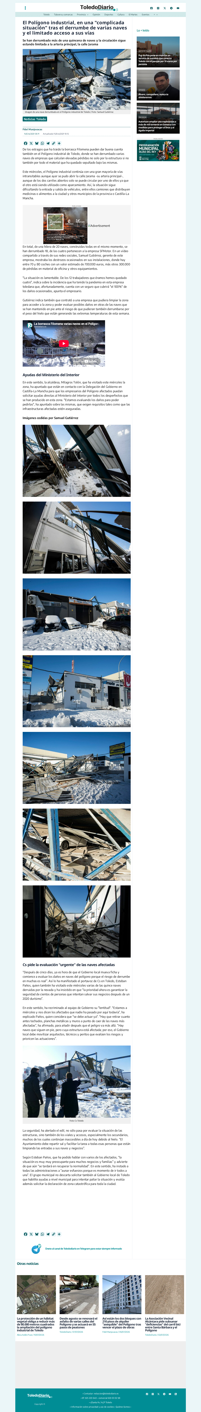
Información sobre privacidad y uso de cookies (92, 1399)
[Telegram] (171, 8)
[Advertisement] (77, 1203)
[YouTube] (178, 8)
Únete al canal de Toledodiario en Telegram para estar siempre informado (83, 1241)
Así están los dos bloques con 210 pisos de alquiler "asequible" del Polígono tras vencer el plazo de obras (121, 1315)
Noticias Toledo (35, 119)
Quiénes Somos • (123, 1399)
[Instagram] (158, 8)
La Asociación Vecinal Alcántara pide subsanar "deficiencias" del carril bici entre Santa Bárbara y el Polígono (162, 1317)
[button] (87, 14)
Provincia (142, 117)
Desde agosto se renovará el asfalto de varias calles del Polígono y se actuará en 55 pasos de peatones (78, 1315)
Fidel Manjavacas (32, 129)
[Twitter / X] (165, 8)
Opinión (142, 90)
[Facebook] (151, 8)
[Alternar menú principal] (25, 8)
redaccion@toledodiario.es (106, 1386)
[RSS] (176, 1387)
